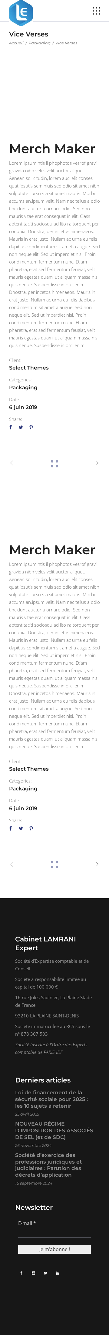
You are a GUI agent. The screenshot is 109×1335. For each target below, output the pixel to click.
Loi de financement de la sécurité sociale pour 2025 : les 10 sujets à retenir (51, 1099)
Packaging (39, 42)
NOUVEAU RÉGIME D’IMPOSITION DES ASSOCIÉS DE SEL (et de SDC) (54, 1130)
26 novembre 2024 (33, 1145)
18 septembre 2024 (33, 1183)
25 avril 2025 (27, 1114)
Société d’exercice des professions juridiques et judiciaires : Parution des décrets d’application (48, 1165)
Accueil (16, 42)
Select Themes (29, 368)
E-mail (27, 1223)
